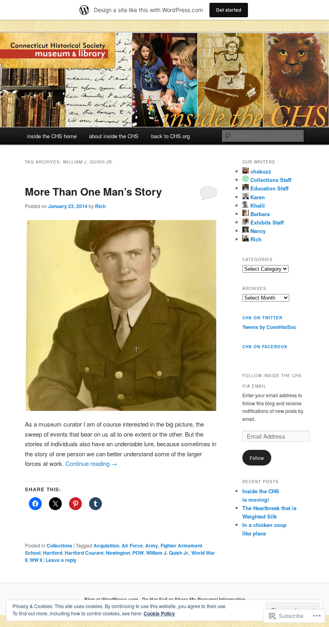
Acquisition (106, 545)
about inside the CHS (113, 136)
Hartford (52, 552)
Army (151, 545)
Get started (229, 10)
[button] (121, 315)
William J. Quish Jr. (167, 552)
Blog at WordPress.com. (112, 599)
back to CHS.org (170, 136)
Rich (100, 206)
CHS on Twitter (262, 318)
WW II (36, 560)
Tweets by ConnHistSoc (269, 327)
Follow (257, 457)
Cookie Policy (159, 613)
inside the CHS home (52, 136)
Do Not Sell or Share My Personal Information (193, 599)
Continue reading (91, 463)
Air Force (132, 545)
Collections (59, 545)
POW (138, 552)
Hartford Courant (84, 552)
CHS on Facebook (265, 346)
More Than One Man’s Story (93, 191)
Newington (118, 552)
